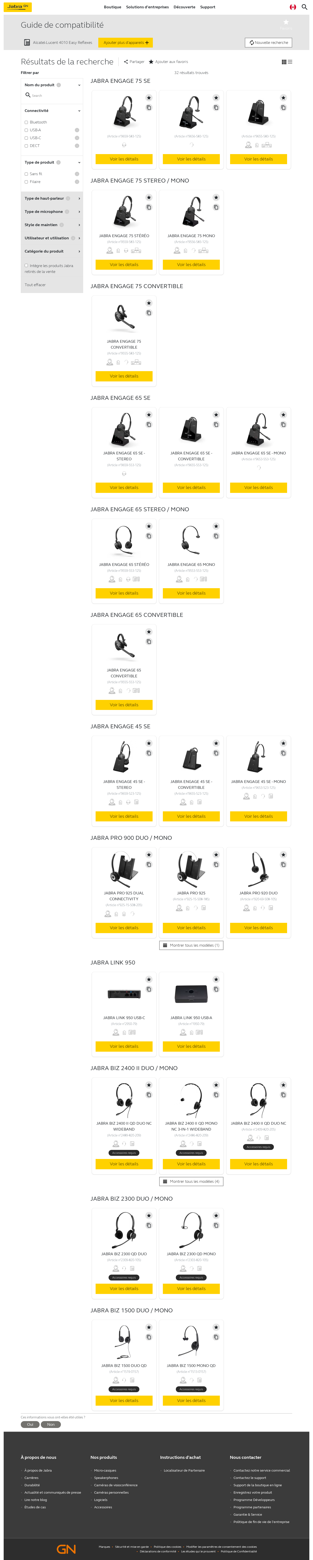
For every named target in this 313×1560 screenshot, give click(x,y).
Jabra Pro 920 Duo (258, 893)
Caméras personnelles (111, 1492)
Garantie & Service (248, 1514)
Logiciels (100, 1500)
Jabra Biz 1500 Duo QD (124, 1365)
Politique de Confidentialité (239, 1551)
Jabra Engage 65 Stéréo (124, 564)
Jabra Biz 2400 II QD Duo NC (258, 1123)
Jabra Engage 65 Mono (191, 564)
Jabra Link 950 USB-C (124, 1017)
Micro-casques (105, 1470)
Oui (30, 1424)
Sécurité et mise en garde (132, 1546)
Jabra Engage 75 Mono (191, 235)
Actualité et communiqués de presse (52, 1492)
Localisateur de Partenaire (184, 1470)
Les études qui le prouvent (198, 1551)
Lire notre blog (35, 1500)
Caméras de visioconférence (116, 1485)
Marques (104, 1546)
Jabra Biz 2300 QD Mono (191, 1254)
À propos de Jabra (38, 1470)
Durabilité (32, 1485)
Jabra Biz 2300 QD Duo (124, 1254)
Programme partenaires (252, 1507)
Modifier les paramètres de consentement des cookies (221, 1546)
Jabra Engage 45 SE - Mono (258, 781)
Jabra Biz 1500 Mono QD (191, 1365)
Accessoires (103, 1507)
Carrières (31, 1478)
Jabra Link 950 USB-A (191, 1017)
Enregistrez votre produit (253, 1492)
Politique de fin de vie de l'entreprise (262, 1522)
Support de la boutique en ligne (258, 1485)
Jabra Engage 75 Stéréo (124, 235)
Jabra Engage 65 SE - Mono (258, 453)
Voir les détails (124, 159)
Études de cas (35, 1507)
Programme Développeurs (254, 1500)
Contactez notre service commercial (262, 1470)
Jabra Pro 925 (191, 893)
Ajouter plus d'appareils (127, 43)
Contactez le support (250, 1478)
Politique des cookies (167, 1546)
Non (51, 1424)
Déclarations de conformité (158, 1551)
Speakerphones (106, 1478)
